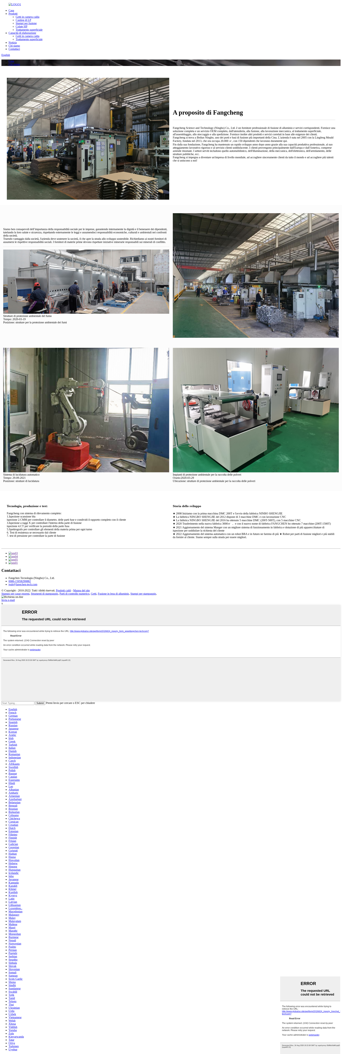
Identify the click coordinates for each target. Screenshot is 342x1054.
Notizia (13, 42)
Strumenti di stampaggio (44, 593)
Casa (11, 10)
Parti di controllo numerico (74, 593)
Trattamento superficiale (29, 29)
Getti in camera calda (27, 16)
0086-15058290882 (20, 581)
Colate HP (21, 26)
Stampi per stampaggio (143, 593)
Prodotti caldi (63, 590)
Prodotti (13, 13)
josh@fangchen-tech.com (23, 584)
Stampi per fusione (26, 23)
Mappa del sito (81, 590)
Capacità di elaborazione (22, 32)
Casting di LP (23, 20)
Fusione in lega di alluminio (113, 593)
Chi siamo (14, 45)
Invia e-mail (8, 600)
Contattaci (14, 48)
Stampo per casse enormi (15, 593)
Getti (93, 593)
